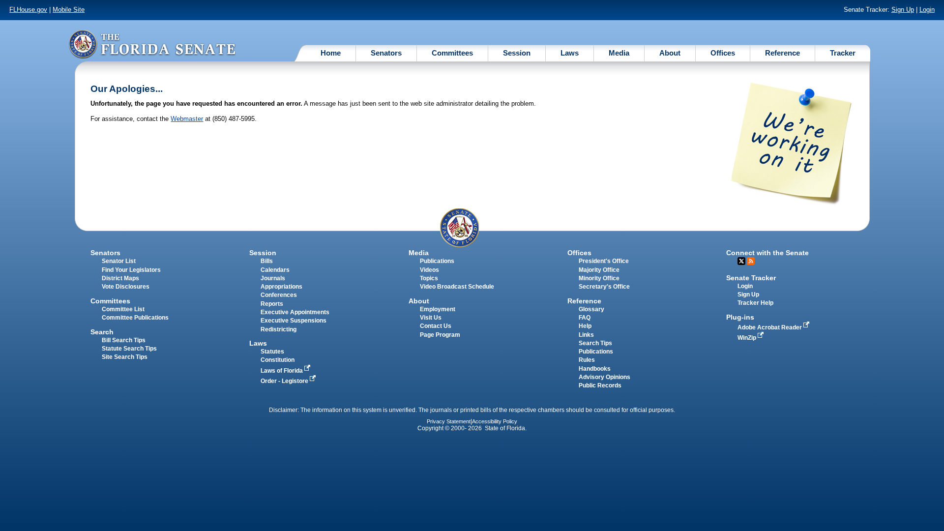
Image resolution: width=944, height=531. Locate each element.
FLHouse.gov (28, 9)
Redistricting (278, 329)
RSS (751, 261)
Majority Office (599, 270)
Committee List (123, 309)
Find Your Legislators (131, 270)
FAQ (584, 318)
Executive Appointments (295, 312)
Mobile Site (69, 9)
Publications (437, 261)
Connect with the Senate (767, 253)
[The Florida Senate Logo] (152, 44)
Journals (273, 278)
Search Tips (595, 343)
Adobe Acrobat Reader (770, 327)
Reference (782, 53)
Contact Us (435, 326)
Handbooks (595, 369)
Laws (569, 53)
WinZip (748, 338)
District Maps (120, 278)
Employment (437, 309)
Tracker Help (755, 303)
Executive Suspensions (293, 321)
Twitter (741, 261)
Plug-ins (740, 317)
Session (517, 53)
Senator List (119, 261)
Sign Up (902, 9)
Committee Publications (135, 318)
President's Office (604, 261)
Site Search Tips (125, 357)
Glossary (591, 309)
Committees (452, 53)
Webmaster (187, 118)
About (669, 53)
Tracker (843, 53)
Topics (429, 278)
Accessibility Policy (494, 421)
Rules (587, 360)
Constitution (278, 360)
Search (102, 332)
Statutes (272, 351)
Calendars (275, 270)
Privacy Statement (449, 421)
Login (927, 9)
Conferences (279, 295)
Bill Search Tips (124, 340)
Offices (722, 53)
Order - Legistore (285, 381)
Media (619, 53)
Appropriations (281, 287)
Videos (429, 270)
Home (331, 53)
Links (586, 335)
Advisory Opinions (604, 377)
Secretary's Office (604, 287)
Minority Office (599, 278)
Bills (267, 261)
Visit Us (431, 318)
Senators (386, 53)
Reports (272, 304)
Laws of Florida (282, 371)
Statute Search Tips (129, 349)
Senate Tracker (751, 278)
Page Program (440, 335)
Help (585, 326)
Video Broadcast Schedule (457, 287)
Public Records (600, 385)
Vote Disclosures (125, 287)
